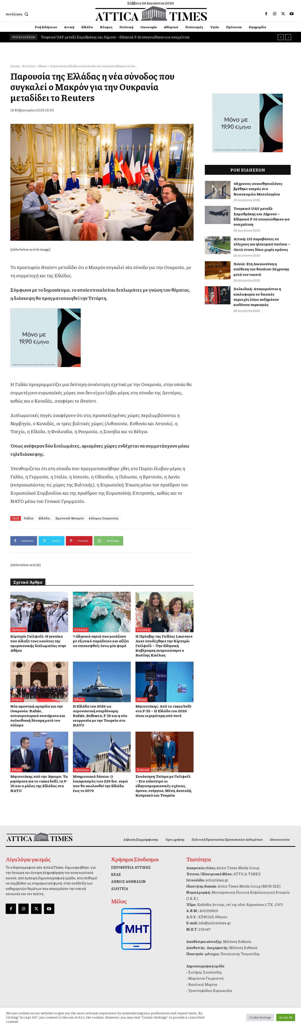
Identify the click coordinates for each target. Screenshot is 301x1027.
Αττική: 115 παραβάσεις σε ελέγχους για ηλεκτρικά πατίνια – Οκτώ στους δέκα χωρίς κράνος (112, 37)
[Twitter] (283, 14)
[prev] (281, 37)
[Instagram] (274, 14)
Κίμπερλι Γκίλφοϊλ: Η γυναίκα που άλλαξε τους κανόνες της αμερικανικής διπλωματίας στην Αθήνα (38, 643)
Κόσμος (17, 699)
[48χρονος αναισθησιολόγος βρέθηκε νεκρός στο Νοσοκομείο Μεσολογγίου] (218, 190)
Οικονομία (81, 770)
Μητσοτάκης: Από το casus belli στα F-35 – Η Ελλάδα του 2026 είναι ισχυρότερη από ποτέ (163, 710)
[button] (18, 14)
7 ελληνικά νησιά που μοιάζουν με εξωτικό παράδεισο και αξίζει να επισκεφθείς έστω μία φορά (101, 640)
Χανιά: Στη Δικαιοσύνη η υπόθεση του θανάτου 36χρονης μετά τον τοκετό (261, 269)
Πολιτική (143, 770)
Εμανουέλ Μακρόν (69, 518)
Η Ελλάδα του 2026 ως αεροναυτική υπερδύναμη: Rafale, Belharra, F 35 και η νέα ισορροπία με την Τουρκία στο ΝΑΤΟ (100, 715)
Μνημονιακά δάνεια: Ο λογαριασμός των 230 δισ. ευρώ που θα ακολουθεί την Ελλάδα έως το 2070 (100, 783)
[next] (288, 37)
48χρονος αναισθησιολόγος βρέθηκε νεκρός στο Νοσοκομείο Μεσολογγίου (258, 189)
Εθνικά (42, 66)
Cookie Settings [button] (260, 1017)
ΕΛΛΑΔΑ (28, 66)
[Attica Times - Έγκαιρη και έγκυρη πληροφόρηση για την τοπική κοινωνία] (151, 13)
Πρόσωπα (18, 630)
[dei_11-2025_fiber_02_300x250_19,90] (102, 337)
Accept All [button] (285, 1017)
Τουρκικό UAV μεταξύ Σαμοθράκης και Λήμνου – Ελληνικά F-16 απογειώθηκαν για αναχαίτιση (262, 216)
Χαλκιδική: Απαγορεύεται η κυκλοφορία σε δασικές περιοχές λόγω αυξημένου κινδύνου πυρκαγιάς (257, 296)
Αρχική (14, 66)
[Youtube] (291, 14)
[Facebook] (266, 14)
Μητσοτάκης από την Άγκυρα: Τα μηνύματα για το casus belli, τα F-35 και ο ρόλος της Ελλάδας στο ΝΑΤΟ (39, 783)
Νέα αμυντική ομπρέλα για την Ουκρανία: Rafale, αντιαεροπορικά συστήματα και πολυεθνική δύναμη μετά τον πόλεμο (37, 715)
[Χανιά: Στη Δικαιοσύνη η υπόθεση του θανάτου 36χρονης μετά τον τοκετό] (218, 270)
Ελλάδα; (44, 518)
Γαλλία (29, 518)
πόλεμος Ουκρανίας (104, 518)
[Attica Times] (39, 837)
